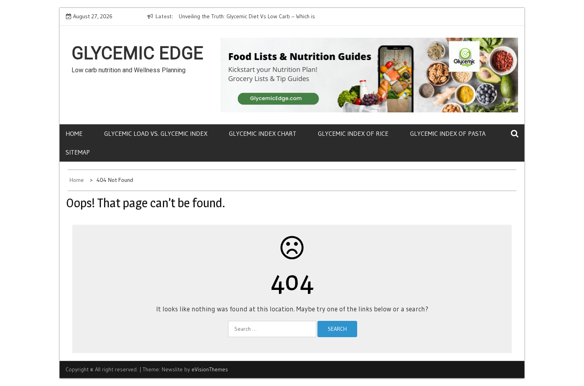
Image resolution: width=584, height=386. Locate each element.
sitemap (78, 152)
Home (74, 133)
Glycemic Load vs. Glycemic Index (155, 133)
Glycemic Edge (137, 53)
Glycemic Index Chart (262, 133)
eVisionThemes (209, 369)
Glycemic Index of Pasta (447, 133)
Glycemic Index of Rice (353, 133)
